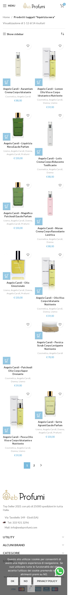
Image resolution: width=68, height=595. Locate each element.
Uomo (54, 102)
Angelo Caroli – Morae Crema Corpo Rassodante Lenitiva (50, 231)
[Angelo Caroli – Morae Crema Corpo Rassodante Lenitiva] (50, 202)
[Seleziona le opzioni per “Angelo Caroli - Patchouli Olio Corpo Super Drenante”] (6, 360)
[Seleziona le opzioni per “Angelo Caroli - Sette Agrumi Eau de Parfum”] (38, 415)
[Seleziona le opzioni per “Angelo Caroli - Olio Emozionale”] (6, 276)
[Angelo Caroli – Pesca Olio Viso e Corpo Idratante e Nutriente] (18, 411)
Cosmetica (10, 96)
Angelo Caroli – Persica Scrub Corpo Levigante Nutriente (50, 345)
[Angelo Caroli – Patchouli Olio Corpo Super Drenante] (18, 341)
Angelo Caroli (24, 96)
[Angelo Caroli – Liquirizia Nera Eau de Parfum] (18, 125)
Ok (12, 581)
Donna (46, 102)
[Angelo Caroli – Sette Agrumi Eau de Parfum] (50, 404)
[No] (31, 588)
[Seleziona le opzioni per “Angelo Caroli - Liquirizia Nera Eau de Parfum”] (6, 136)
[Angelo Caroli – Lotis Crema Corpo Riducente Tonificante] (50, 133)
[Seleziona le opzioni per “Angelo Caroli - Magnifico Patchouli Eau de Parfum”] (6, 206)
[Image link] (23, 494)
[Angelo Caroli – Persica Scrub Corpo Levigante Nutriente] (50, 329)
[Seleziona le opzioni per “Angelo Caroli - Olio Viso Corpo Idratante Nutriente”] (38, 291)
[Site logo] (34, 5)
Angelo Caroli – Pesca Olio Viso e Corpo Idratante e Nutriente (18, 440)
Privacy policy (47, 581)
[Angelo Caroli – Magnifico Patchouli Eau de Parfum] (18, 195)
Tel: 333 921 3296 (18, 522)
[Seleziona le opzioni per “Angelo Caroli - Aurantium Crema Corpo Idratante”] (6, 82)
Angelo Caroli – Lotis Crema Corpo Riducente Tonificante (50, 162)
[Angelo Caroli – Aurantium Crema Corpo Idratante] (18, 63)
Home (6, 17)
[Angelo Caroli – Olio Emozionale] (18, 265)
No (26, 581)
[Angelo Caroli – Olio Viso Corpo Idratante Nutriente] (50, 272)
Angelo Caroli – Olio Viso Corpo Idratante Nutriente (50, 301)
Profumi (25, 154)
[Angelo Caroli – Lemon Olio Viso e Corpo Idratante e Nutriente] (50, 63)
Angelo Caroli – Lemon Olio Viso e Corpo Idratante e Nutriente (50, 92)
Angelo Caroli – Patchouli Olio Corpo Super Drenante (18, 370)
